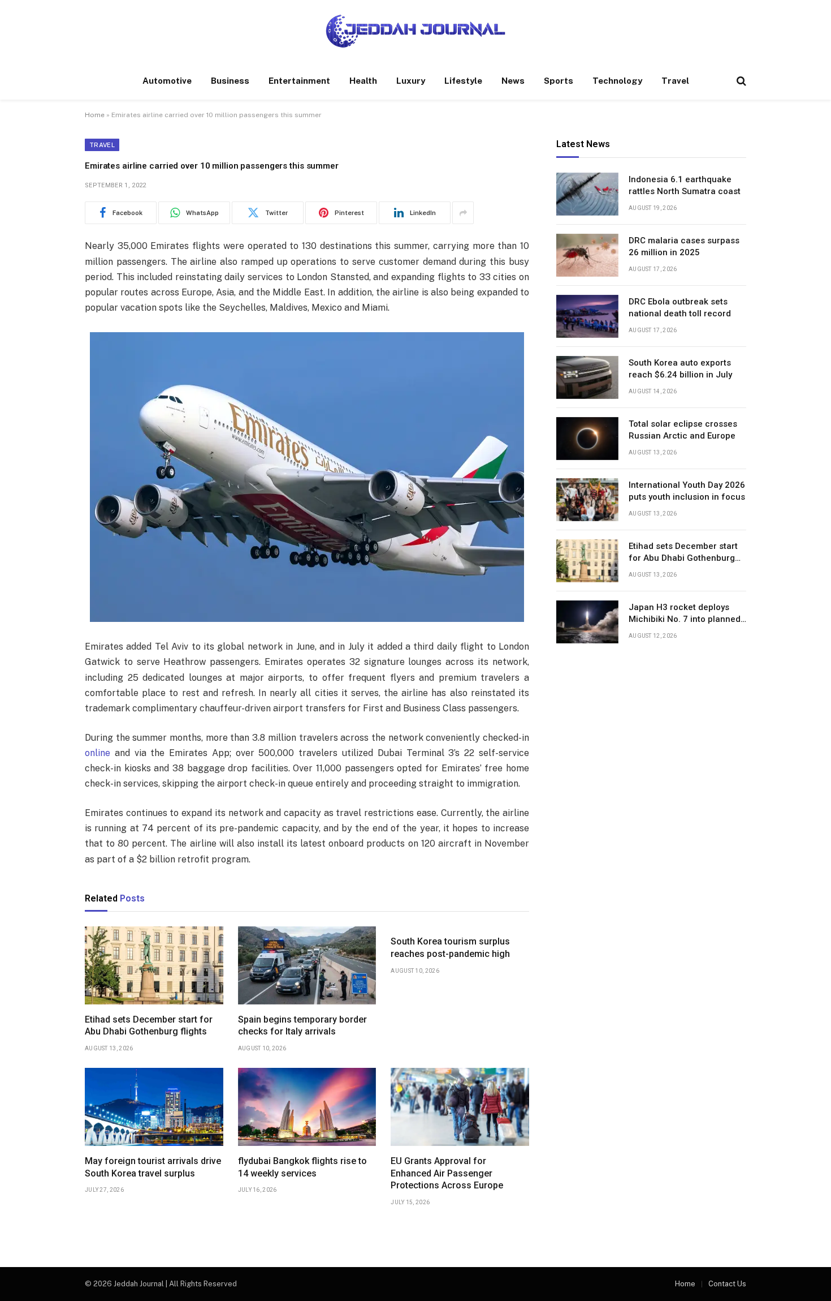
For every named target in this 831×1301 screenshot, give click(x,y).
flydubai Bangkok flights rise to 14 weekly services (302, 1167)
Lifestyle (463, 80)
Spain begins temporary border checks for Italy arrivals (302, 1025)
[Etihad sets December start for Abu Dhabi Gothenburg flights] (154, 965)
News (513, 80)
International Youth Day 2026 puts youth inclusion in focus (687, 491)
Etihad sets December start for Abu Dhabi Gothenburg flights (149, 1025)
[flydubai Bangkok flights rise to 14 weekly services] (307, 1107)
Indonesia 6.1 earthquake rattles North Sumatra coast (685, 185)
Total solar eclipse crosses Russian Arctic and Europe (683, 430)
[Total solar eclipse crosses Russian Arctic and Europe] (587, 438)
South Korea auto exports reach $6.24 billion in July (680, 369)
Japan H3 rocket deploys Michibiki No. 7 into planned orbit (685, 614)
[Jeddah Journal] (415, 31)
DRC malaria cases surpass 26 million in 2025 (684, 246)
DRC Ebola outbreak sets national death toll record (680, 308)
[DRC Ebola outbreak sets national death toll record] (587, 316)
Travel (675, 80)
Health (363, 80)
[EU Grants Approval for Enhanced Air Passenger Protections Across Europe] (460, 1107)
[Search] (740, 81)
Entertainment (299, 80)
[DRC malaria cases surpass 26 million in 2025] (587, 255)
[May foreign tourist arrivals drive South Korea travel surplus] (154, 1107)
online (97, 753)
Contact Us (727, 1283)
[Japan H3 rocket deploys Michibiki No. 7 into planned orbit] (587, 621)
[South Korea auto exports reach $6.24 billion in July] (587, 377)
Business (230, 80)
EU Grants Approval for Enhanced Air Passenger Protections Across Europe (447, 1173)
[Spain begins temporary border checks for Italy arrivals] (307, 965)
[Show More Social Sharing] (463, 212)
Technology (617, 80)
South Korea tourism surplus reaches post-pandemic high (450, 947)
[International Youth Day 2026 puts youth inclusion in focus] (587, 499)
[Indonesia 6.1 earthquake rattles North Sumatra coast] (587, 194)
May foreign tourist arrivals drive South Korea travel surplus (153, 1167)
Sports (558, 80)
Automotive (167, 80)
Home (95, 115)
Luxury (410, 80)
